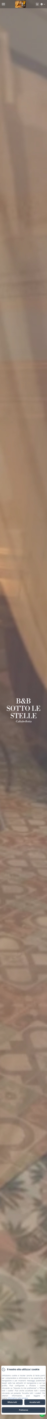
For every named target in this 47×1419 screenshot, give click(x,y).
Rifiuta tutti (12, 1402)
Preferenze (23, 1410)
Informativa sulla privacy (18, 1398)
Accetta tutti (35, 1402)
